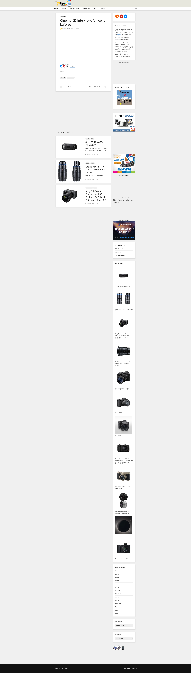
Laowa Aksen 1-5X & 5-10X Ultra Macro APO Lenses (96, 169)
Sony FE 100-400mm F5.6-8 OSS (95, 143)
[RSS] (117, 16)
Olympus (117, 590)
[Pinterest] (121, 16)
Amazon (119, 34)
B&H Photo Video (120, 248)
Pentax (117, 597)
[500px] (125, 16)
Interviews (63, 16)
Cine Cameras (89, 187)
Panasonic (118, 593)
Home (56, 8)
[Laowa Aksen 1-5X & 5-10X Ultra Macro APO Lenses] (69, 171)
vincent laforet (70, 77)
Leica (116, 584)
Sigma (117, 607)
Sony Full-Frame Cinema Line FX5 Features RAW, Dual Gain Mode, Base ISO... (96, 195)
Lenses (87, 138)
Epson (117, 574)
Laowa (87, 163)
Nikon (117, 587)
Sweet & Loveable (120, 255)
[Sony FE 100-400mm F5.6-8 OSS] (69, 147)
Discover (102, 8)
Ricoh (117, 600)
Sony (92, 138)
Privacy (66, 668)
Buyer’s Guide (86, 8)
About (56, 668)
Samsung (118, 603)
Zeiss (116, 613)
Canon (117, 571)
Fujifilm (117, 577)
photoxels (64, 28)
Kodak (117, 580)
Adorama (117, 252)
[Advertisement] (109, 3)
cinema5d (63, 77)
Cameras (63, 8)
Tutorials (95, 8)
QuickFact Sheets (74, 8)
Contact (61, 668)
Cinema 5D (66, 64)
